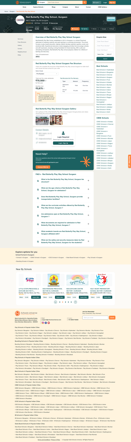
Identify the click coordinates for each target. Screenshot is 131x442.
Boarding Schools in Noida (94, 349)
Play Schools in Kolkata (37, 360)
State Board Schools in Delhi (80, 432)
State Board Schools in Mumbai (103, 427)
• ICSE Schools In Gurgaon (56, 257)
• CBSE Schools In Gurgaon (38, 257)
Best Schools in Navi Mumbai (74, 382)
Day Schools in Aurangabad (95, 333)
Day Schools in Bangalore (22, 330)
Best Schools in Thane (104, 92)
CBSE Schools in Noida (104, 166)
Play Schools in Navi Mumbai (73, 368)
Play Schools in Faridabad (90, 368)
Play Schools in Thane (22, 366)
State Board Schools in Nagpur (60, 429)
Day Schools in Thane (22, 335)
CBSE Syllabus (102, 7)
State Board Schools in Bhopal (61, 432)
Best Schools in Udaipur (97, 379)
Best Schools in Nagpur (104, 97)
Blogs (53, 7)
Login (105, 2)
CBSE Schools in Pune (104, 136)
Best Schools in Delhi (103, 112)
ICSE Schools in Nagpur (22, 407)
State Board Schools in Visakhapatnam (100, 432)
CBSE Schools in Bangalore (102, 132)
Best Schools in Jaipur (104, 87)
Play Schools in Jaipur (66, 363)
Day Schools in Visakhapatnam (79, 335)
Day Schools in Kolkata (37, 330)
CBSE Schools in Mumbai (105, 138)
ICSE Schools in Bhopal (22, 409)
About (77, 7)
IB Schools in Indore (104, 418)
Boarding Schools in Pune (23, 347)
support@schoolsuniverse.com (51, 319)
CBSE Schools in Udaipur (102, 393)
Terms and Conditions (44, 440)
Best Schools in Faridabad (91, 382)
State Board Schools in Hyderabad (83, 427)
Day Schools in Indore (22, 333)
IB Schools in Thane (35, 421)
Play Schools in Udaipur (97, 366)
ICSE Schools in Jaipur (53, 407)
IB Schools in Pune (91, 418)
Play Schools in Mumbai (84, 360)
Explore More (36, 297)
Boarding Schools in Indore (39, 347)
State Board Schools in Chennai (63, 427)
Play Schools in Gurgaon (57, 368)
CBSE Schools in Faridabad (94, 396)
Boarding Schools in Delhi (23, 352)
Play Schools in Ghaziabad (107, 368)
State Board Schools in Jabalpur (80, 429)
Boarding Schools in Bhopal (78, 349)
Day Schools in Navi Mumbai (73, 338)
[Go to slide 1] (60, 302)
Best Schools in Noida (104, 109)
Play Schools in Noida (50, 366)
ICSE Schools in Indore (99, 404)
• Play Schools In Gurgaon (94, 257)
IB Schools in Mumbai (79, 418)
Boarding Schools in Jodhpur (24, 349)
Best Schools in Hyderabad (105, 70)
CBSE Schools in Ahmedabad (24, 396)
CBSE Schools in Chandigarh (42, 396)
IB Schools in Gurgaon (92, 421)
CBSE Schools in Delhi (104, 168)
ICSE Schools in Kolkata (38, 404)
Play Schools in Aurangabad (97, 363)
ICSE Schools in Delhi (36, 409)
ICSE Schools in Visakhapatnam (53, 409)
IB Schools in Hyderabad (64, 418)
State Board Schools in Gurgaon (65, 434)
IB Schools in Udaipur (78, 421)
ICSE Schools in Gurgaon (106, 409)
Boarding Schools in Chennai (59, 344)
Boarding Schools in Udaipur (61, 352)
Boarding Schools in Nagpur (56, 347)
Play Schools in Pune (98, 360)
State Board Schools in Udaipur (24, 434)
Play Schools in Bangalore (22, 360)
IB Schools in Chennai (49, 418)
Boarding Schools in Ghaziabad (64, 354)
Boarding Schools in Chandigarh (80, 352)
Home (24, 7)
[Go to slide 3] (65, 302)
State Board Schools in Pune (24, 429)
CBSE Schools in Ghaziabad (24, 398)
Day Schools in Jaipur (65, 333)
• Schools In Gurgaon (22, 257)
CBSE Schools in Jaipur (104, 141)
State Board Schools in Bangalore (24, 427)
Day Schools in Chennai (52, 330)
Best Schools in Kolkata (104, 82)
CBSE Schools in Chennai (105, 124)
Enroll (112, 317)
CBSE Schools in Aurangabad (102, 149)
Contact (88, 7)
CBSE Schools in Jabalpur (105, 158)
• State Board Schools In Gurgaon (75, 257)
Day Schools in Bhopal (36, 335)
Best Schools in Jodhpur (104, 104)
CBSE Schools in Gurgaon (105, 163)
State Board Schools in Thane (43, 432)
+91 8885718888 (73, 319)
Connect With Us (43, 167)
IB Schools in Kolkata (36, 418)
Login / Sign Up (63, 143)
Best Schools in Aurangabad (101, 101)
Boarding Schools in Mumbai (96, 344)
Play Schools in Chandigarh (40, 368)
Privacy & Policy (55, 440)
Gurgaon (12, 11)
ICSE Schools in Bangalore (22, 404)
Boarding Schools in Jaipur (91, 347)
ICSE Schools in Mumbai (71, 404)
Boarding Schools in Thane (61, 349)
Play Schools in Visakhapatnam (80, 366)
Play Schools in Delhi (64, 366)
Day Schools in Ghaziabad (106, 338)
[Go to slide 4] (68, 302)
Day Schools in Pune (97, 330)
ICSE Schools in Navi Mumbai (24, 412)
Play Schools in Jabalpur (51, 363)
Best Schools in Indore (104, 90)
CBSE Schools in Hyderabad (102, 128)
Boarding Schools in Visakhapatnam (42, 352)
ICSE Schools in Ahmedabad (72, 409)
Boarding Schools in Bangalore (23, 344)
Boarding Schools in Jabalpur (74, 347)
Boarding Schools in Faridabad (45, 354)
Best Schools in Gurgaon (104, 77)
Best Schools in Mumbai (104, 85)
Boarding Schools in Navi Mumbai (25, 354)
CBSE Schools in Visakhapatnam (84, 393)
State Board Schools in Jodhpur (25, 432)
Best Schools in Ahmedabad (24, 382)
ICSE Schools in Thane (100, 407)
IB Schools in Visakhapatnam (62, 421)
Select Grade (39, 71)
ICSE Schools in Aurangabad (84, 407)
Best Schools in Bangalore (105, 72)
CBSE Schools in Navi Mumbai (76, 396)
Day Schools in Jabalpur (51, 333)
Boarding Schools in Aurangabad (42, 349)
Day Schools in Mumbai (83, 330)
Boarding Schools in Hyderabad (78, 344)
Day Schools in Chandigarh (40, 338)
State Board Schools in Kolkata (44, 427)
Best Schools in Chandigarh (41, 382)
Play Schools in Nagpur (36, 363)
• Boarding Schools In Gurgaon (25, 261)
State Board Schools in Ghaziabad (46, 437)
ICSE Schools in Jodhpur (68, 407)
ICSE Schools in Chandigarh (89, 409)
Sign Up (112, 2)
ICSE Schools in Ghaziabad (41, 412)
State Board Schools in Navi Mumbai (86, 434)
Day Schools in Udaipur (96, 335)
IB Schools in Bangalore (21, 418)
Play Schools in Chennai (52, 360)
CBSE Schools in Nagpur (105, 143)
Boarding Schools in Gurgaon (99, 352)
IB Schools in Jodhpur (22, 421)
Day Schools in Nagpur (36, 333)
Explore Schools (38, 7)
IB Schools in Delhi (47, 421)
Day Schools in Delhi (63, 335)
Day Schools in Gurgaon (56, 338)
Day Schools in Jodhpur (79, 333)
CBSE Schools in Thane (104, 146)
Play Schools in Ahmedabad (23, 368)
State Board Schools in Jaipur (98, 429)
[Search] (85, 2)
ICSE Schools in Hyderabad (54, 404)
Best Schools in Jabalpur (104, 107)
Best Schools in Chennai (104, 75)
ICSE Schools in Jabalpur (38, 407)
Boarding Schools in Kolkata (42, 344)
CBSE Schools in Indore (104, 156)
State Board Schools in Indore (41, 429)
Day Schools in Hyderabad (67, 330)
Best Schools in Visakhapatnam (80, 379)
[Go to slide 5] (71, 302)
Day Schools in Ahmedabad (23, 338)
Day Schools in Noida (50, 335)
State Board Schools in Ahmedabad (45, 434)
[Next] (75, 302)
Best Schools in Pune (103, 80)
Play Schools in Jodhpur (80, 363)
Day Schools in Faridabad (90, 338)
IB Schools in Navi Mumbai (107, 421)
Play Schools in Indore (22, 363)
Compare (65, 7)
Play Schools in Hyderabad (68, 360)
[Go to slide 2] (63, 302)
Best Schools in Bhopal (104, 95)
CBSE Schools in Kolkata (105, 122)
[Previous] (55, 302)
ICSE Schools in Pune (85, 404)
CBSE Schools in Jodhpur (105, 153)
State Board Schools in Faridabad (25, 437)
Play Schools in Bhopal (36, 366)
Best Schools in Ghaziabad (107, 382)
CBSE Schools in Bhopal (104, 161)
